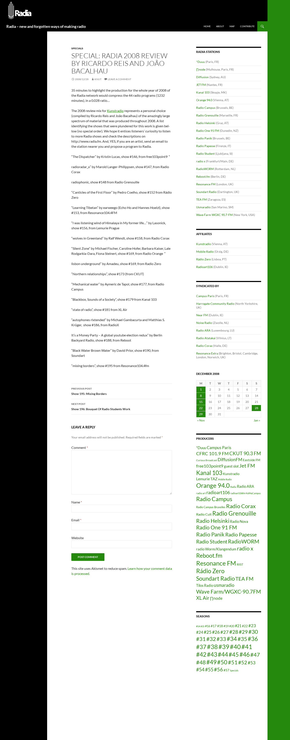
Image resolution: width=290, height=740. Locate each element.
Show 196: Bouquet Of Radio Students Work (100, 406)
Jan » (257, 420)
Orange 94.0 (204, 100)
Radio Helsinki (205, 123)
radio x (200, 161)
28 (256, 408)
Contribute (247, 26)
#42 (201, 654)
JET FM (201, 84)
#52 (242, 662)
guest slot (231, 466)
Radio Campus (205, 107)
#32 (211, 639)
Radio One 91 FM (207, 130)
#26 (216, 632)
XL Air (202, 598)
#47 (255, 654)
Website (77, 538)
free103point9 (209, 465)
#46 (244, 654)
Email (76, 520)
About (220, 26)
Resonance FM (205, 184)
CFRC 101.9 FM (212, 453)
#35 (242, 639)
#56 (218, 669)
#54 (200, 669)
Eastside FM (251, 460)
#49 (211, 662)
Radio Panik (204, 138)
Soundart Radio (206, 192)
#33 (221, 639)
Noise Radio (204, 323)
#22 (245, 626)
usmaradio (224, 585)
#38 (212, 646)
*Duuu (200, 62)
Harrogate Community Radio (215, 303)
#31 (201, 639)
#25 (207, 632)
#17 (214, 626)
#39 (223, 646)
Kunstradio (115, 111)
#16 (207, 626)
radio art (201, 493)
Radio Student (205, 153)
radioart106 (218, 492)
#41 (246, 646)
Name (76, 502)
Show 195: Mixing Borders (89, 391)
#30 (253, 631)
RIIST (240, 564)
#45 (234, 654)
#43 (212, 654)
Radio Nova (239, 521)
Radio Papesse (205, 146)
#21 (238, 626)
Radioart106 (204, 267)
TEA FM (201, 199)
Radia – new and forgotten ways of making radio (46, 26)
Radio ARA (203, 330)
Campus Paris (205, 296)
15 (201, 402)
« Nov (201, 420)
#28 (233, 632)
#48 (201, 662)
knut (97, 79)
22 (201, 408)
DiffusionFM (230, 459)
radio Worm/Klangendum (216, 549)
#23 (252, 625)
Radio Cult (204, 514)
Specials (77, 48)
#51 (233, 662)
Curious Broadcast (206, 460)
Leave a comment (119, 79)
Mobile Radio (205, 251)
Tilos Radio (204, 585)
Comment (79, 447)
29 (201, 414)
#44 (223, 654)
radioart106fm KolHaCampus (246, 493)
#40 (235, 646)
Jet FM (247, 465)
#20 (231, 626)
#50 (222, 662)
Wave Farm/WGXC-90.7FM (228, 591)
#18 (220, 626)
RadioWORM (205, 169)
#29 (243, 632)
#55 (209, 669)
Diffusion (202, 77)
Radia (233, 486)
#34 (232, 638)
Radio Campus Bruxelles (210, 507)
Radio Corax (204, 345)
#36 (253, 638)
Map (232, 26)
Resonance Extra (207, 353)
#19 (226, 626)
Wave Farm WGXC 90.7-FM (214, 215)
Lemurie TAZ (206, 478)
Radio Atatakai (205, 338)
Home (207, 26)
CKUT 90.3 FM (245, 453)
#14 (198, 626)
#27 (224, 632)
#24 (199, 632)
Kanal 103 (203, 92)
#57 (226, 670)
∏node (200, 69)
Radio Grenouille (207, 115)
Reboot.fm (203, 176)
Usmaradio (203, 207)
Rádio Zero (203, 259)
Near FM (202, 315)
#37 (201, 647)
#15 (202, 626)
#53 (251, 662)
